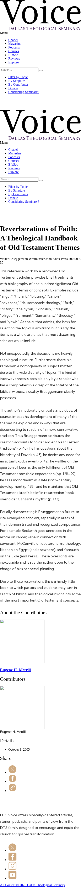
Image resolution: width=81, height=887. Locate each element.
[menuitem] (44, 40)
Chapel (13, 40)
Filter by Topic (18, 77)
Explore (13, 62)
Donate (13, 88)
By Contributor (18, 84)
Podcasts (14, 47)
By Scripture (16, 81)
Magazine (14, 43)
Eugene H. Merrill (15, 670)
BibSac (13, 55)
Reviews (14, 58)
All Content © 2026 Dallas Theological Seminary (32, 885)
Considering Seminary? (23, 92)
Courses (13, 51)
